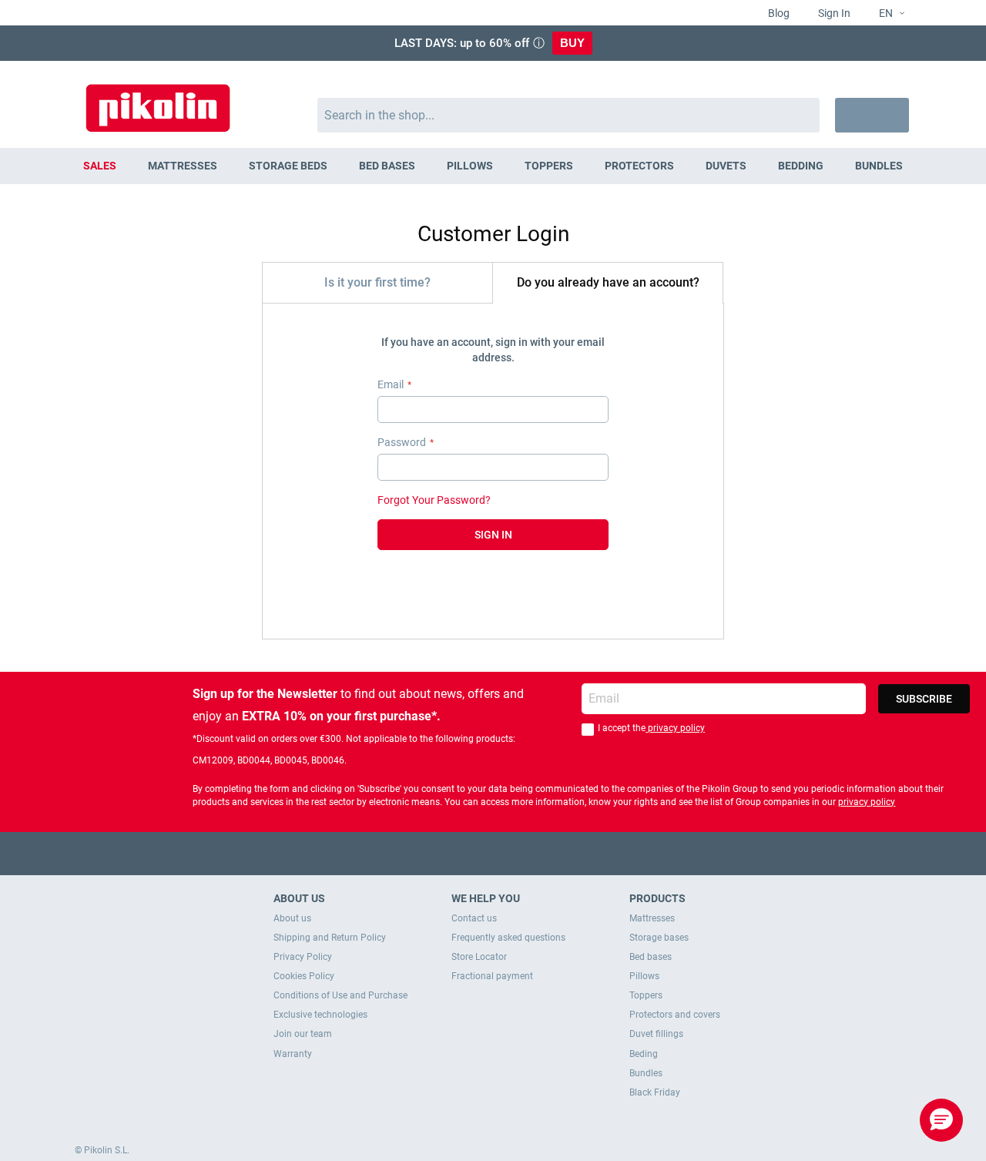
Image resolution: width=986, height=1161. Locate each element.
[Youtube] (493, 853)
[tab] (377, 282)
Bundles (645, 1073)
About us (292, 918)
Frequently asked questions (508, 937)
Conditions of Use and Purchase (340, 995)
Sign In (833, 13)
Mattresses (652, 918)
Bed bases (650, 956)
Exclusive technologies (320, 1014)
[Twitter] (463, 853)
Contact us (474, 918)
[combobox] (568, 115)
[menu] (493, 166)
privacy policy (675, 728)
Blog (778, 13)
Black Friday (654, 1092)
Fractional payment (492, 976)
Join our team (302, 1033)
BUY (572, 42)
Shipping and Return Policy (329, 937)
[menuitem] (100, 166)
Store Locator (479, 956)
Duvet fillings (656, 1033)
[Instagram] (523, 853)
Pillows (644, 976)
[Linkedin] (553, 853)
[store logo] (158, 101)
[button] (885, 14)
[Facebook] (433, 853)
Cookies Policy (303, 976)
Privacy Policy (302, 956)
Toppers (645, 995)
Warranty (292, 1054)
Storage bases (659, 937)
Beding (643, 1054)
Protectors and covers (674, 1014)
